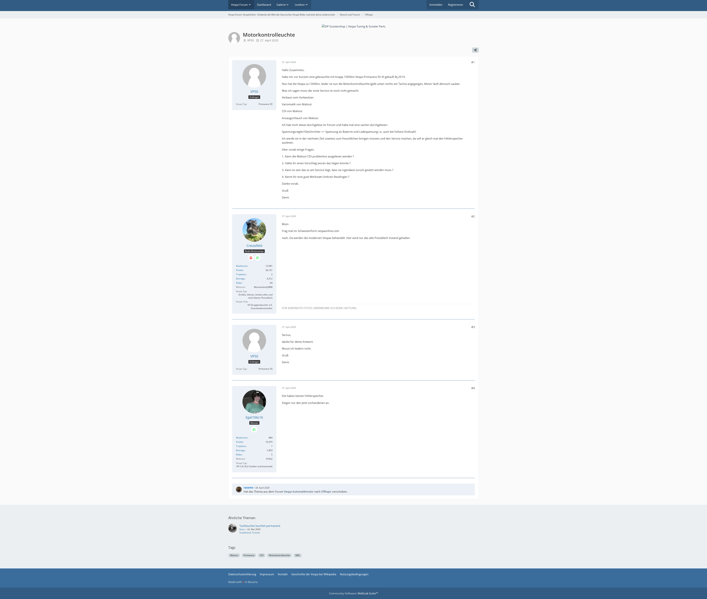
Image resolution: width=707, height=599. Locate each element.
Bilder (239, 282)
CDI (261, 555)
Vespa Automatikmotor (299, 491)
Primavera (249, 555)
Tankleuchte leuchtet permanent (259, 526)
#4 (473, 388)
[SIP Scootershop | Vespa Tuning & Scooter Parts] (353, 26)
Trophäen (241, 274)
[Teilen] (475, 50)
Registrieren (455, 4)
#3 (473, 327)
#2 (473, 216)
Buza (242, 529)
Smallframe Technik (249, 532)
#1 (473, 62)
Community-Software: (353, 593)
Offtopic (326, 491)
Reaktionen (241, 265)
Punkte (239, 270)
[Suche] (472, 4)
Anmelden (435, 4)
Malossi (234, 555)
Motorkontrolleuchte (279, 555)
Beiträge (240, 278)
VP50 (250, 40)
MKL (298, 555)
